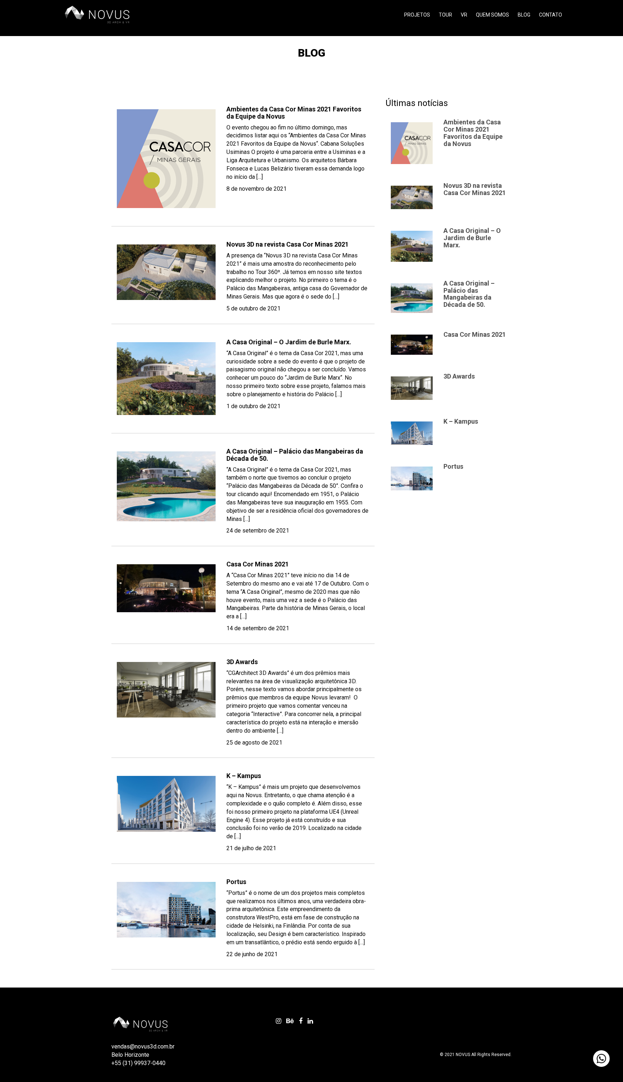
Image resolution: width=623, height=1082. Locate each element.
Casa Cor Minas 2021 (257, 564)
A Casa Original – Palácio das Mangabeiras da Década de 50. (294, 454)
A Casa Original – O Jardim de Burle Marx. (288, 342)
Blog (524, 15)
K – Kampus (243, 776)
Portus (236, 882)
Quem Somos (492, 15)
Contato (550, 15)
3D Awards (242, 662)
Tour (445, 15)
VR (464, 15)
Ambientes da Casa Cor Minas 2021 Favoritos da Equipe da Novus (293, 112)
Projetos (417, 15)
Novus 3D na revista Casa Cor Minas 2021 (287, 244)
